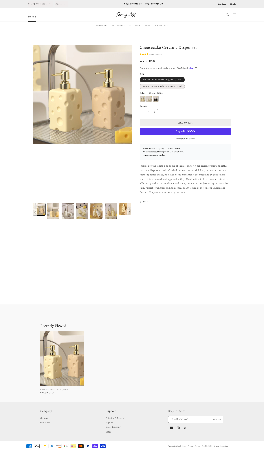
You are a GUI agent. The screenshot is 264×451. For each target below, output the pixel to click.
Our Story (45, 422)
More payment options (185, 138)
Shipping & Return (115, 418)
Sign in (233, 4)
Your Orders (222, 4)
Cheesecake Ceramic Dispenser (54, 389)
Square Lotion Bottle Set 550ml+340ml (162, 79)
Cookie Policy (208, 446)
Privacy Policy (194, 446)
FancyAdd (224, 446)
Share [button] (145, 201)
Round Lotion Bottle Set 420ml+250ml (162, 86)
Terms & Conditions (177, 446)
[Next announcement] (129, 212)
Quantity (144, 106)
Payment (110, 422)
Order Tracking (113, 426)
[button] (227, 14)
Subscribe (216, 419)
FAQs (108, 431)
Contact (44, 418)
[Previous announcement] (35, 212)
